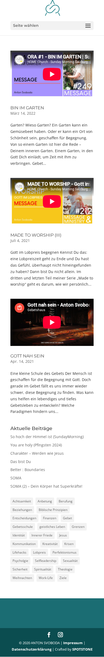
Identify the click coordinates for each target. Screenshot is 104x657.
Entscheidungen (24, 518)
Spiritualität (42, 569)
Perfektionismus (65, 552)
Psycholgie (20, 560)
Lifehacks (19, 552)
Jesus (63, 535)
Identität (19, 535)
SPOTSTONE (82, 649)
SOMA (15, 477)
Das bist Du (20, 461)
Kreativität (50, 544)
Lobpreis (39, 552)
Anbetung (45, 501)
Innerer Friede (42, 535)
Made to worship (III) (35, 235)
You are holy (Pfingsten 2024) (36, 444)
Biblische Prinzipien (53, 509)
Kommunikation (24, 544)
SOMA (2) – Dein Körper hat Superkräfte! (46, 486)
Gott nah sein (27, 356)
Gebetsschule (23, 526)
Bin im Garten (27, 107)
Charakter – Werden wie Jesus (37, 453)
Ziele (63, 578)
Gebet (67, 518)
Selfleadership (45, 560)
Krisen (69, 544)
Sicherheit (20, 569)
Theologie (65, 569)
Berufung (66, 501)
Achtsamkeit (22, 501)
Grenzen (78, 526)
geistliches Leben (52, 526)
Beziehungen (22, 509)
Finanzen (49, 518)
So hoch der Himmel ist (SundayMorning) (47, 436)
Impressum (73, 642)
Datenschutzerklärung (31, 649)
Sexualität (70, 560)
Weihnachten (22, 578)
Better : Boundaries (27, 469)
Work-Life (46, 578)
